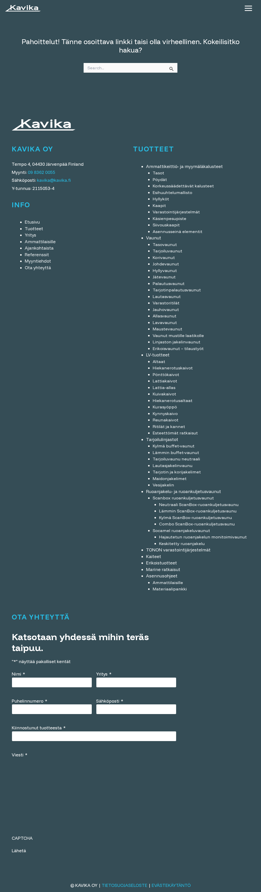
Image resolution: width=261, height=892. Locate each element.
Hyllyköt (161, 198)
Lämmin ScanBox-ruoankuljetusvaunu (198, 510)
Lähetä (19, 850)
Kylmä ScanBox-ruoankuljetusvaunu (195, 517)
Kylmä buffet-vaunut (173, 445)
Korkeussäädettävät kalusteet (183, 185)
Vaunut (153, 237)
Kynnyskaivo (165, 413)
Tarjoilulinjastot (162, 439)
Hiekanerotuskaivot (173, 367)
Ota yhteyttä (38, 267)
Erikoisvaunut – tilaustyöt (178, 348)
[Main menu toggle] (248, 8)
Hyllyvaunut (165, 270)
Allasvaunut (164, 315)
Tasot (158, 172)
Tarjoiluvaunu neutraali (176, 458)
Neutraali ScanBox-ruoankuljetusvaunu (199, 504)
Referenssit (37, 254)
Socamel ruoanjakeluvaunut (181, 530)
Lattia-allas (164, 387)
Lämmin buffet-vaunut (176, 452)
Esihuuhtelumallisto (172, 192)
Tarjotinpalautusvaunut (177, 289)
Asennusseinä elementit (177, 231)
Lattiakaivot (165, 380)
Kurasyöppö (165, 406)
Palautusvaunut (169, 283)
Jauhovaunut (166, 309)
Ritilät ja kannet (169, 426)
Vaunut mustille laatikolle (178, 335)
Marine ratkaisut (163, 569)
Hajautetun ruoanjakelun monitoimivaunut (203, 536)
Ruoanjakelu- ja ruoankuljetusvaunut (183, 491)
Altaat (159, 361)
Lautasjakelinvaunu (172, 465)
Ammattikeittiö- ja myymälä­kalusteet (184, 166)
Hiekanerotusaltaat (172, 400)
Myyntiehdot (38, 261)
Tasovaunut (165, 244)
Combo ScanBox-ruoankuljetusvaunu (197, 523)
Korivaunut (164, 257)
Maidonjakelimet (170, 478)
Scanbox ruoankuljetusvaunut (183, 497)
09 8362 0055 (41, 172)
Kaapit (159, 205)
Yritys (30, 235)
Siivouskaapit (166, 224)
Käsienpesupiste (169, 218)
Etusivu (32, 222)
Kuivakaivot (164, 393)
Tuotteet (34, 228)
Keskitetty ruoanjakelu (182, 543)
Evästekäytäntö (171, 885)
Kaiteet (153, 556)
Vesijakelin (163, 484)
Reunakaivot (165, 419)
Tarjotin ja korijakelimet (177, 471)
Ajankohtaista (39, 248)
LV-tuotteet (157, 354)
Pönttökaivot (166, 374)
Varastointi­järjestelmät (176, 211)
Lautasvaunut (167, 296)
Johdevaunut (166, 263)
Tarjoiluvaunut (167, 250)
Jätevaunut (164, 276)
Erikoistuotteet (161, 562)
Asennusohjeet (161, 575)
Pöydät (160, 179)
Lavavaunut (165, 322)
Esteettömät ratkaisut (175, 432)
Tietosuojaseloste (124, 885)
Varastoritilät (166, 302)
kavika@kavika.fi (54, 180)
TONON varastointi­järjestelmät (178, 549)
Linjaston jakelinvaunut (176, 341)
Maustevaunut (167, 328)
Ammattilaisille (40, 241)
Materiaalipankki (170, 588)
